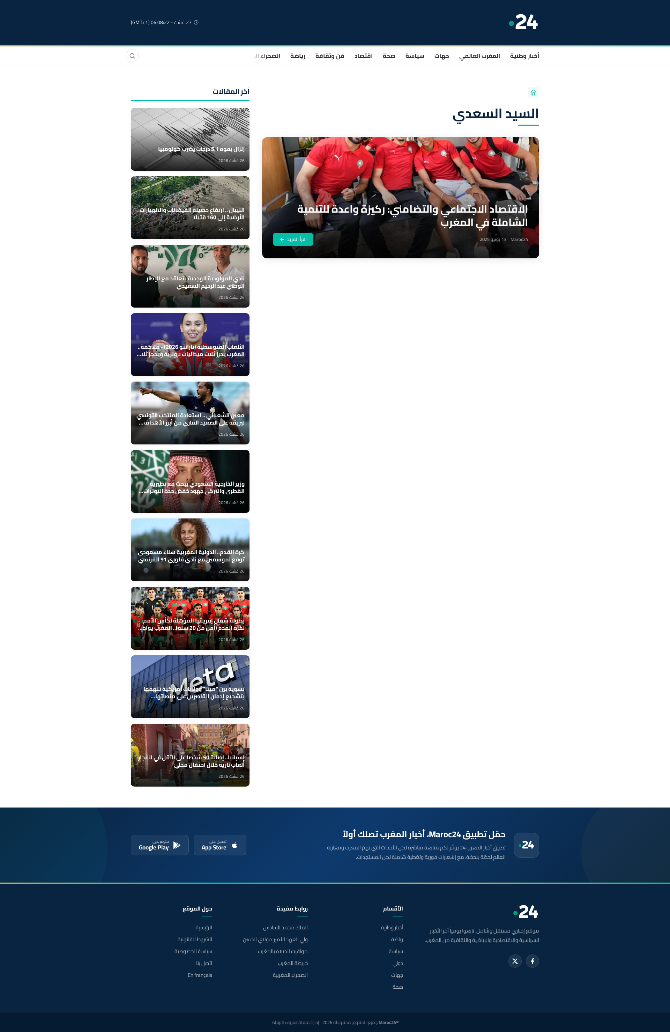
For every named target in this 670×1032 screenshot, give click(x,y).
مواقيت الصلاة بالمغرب (282, 951)
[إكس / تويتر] (515, 961)
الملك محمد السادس (285, 927)
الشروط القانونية (195, 939)
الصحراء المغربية (258, 55)
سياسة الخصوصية (193, 951)
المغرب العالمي (479, 55)
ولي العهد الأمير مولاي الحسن (275, 939)
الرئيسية (204, 927)
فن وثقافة (329, 55)
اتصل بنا (204, 963)
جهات (441, 55)
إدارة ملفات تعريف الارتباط (295, 1022)
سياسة (414, 55)
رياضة (297, 55)
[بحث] (132, 55)
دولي (398, 963)
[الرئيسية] (533, 92)
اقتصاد (364, 55)
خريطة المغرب (292, 963)
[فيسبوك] (532, 961)
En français (200, 975)
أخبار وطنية (524, 55)
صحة (389, 55)
